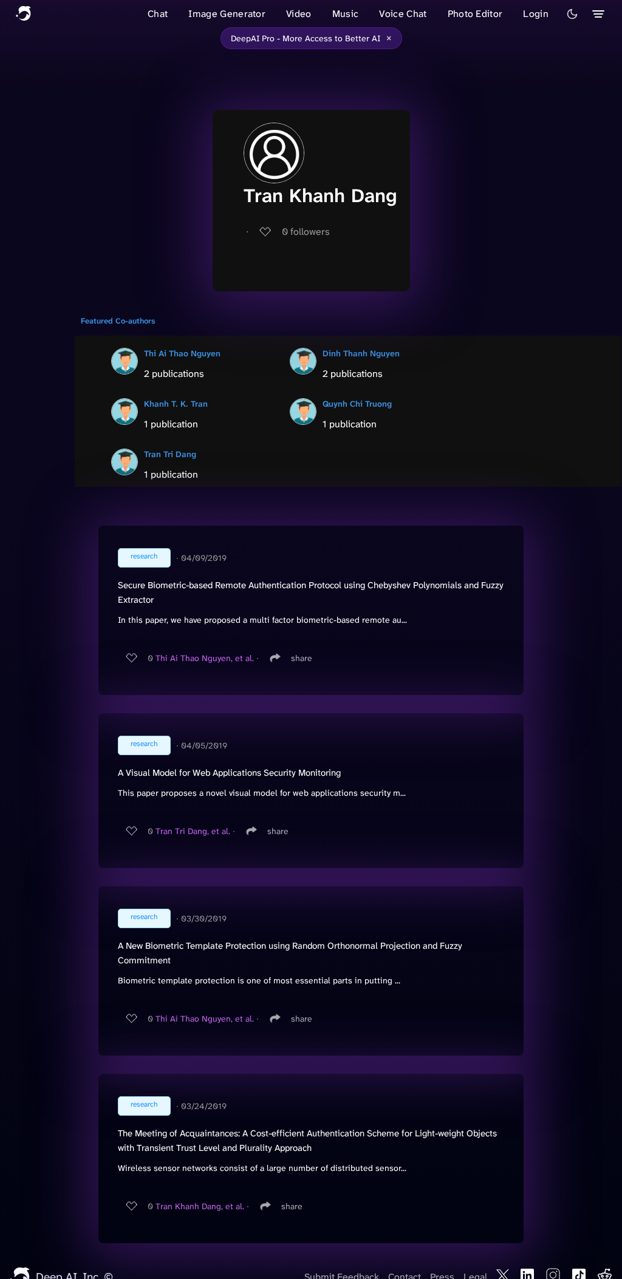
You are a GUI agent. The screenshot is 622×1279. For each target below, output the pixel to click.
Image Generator (226, 13)
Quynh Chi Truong (357, 403)
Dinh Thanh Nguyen (361, 353)
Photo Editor (475, 13)
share (301, 658)
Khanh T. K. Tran (176, 403)
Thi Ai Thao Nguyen (182, 353)
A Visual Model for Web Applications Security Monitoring (229, 773)
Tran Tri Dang (170, 454)
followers (306, 231)
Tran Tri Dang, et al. (193, 831)
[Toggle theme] (572, 14)
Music (345, 13)
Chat (158, 13)
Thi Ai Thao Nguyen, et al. (205, 658)
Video (299, 13)
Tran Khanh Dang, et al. (200, 1206)
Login (536, 13)
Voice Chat (402, 13)
